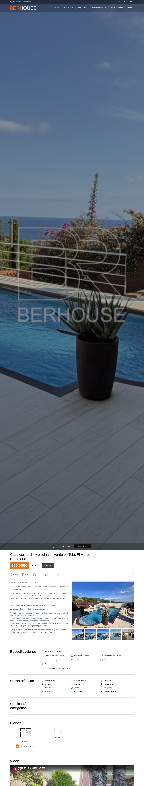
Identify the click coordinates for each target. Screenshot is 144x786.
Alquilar (112, 8)
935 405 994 (16, 2)
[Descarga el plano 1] (17, 746)
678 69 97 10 (26, 2)
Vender (120, 8)
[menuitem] (119, 2)
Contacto (129, 8)
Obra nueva (82, 8)
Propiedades (68, 8)
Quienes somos (55, 8)
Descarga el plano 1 (28, 746)
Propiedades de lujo (99, 8)
